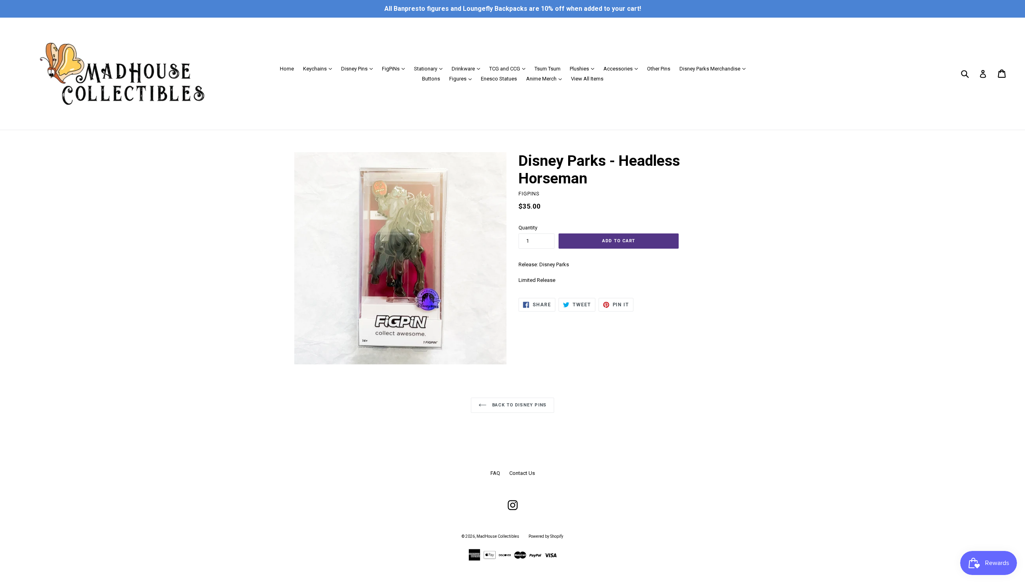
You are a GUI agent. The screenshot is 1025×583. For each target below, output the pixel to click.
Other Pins (658, 69)
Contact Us (522, 473)
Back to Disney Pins (518, 405)
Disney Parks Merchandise (714, 68)
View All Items (587, 79)
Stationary (430, 68)
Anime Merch (546, 78)
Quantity (528, 228)
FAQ (495, 473)
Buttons (431, 79)
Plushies (584, 68)
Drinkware (468, 68)
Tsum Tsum (548, 69)
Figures (462, 78)
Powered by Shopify (546, 536)
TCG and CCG (509, 68)
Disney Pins (359, 68)
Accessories (622, 68)
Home (287, 69)
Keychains (319, 68)
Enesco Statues (499, 79)
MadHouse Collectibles (497, 536)
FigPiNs (395, 68)
